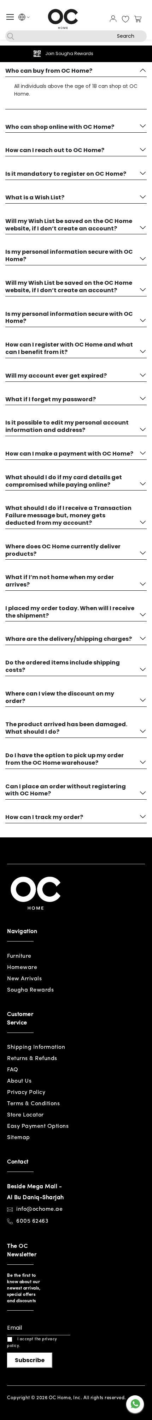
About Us (19, 1081)
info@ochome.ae (39, 1209)
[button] (22, 18)
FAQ (12, 1070)
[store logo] (63, 19)
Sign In (113, 18)
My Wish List (125, 19)
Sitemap (18, 1138)
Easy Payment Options (38, 1126)
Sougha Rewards (30, 990)
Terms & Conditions (33, 1104)
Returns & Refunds (32, 1058)
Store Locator (25, 1115)
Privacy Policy (26, 1092)
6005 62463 (32, 1221)
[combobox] (76, 36)
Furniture (19, 956)
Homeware (22, 967)
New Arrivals (24, 979)
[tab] (76, 70)
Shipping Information (36, 1047)
